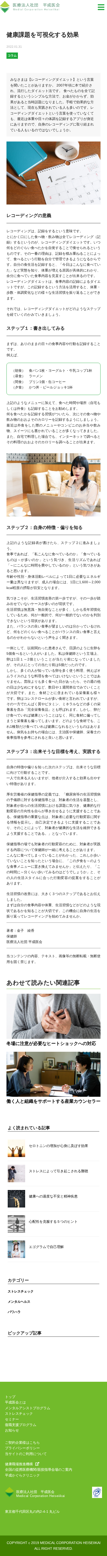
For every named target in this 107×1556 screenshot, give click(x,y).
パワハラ (14, 1312)
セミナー (12, 1419)
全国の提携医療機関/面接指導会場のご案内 (38, 1470)
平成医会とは (15, 1402)
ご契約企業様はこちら (22, 1442)
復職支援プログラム (20, 1425)
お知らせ (12, 1430)
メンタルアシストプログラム (27, 1408)
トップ (10, 1397)
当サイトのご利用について (26, 1454)
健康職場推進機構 (19, 1464)
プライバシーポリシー (22, 1448)
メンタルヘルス (19, 1302)
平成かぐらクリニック (22, 1475)
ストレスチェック (21, 1291)
